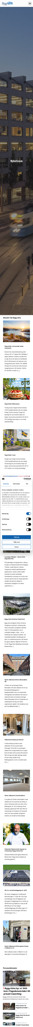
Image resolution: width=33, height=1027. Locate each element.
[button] (29, 3)
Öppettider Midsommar (12, 404)
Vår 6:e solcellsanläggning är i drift (16, 890)
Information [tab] (16, 484)
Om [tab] (27, 484)
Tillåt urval (16, 542)
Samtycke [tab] (6, 484)
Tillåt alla (16, 537)
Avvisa (16, 547)
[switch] (28, 519)
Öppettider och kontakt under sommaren (14, 347)
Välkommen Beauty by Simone (14, 740)
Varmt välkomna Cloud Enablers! (15, 795)
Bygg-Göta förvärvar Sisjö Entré (15, 619)
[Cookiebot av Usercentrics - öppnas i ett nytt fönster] (23, 479)
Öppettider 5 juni (10, 455)
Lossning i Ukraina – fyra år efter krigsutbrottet (15, 558)
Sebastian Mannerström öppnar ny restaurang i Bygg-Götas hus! (15, 850)
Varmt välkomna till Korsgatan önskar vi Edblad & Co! (16, 947)
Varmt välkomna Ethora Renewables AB (16, 680)
